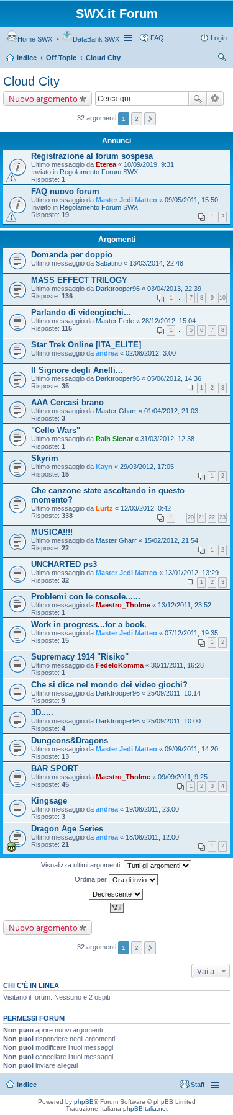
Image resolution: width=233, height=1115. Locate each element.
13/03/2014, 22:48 (156, 263)
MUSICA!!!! (52, 532)
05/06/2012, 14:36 (174, 378)
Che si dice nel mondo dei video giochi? (109, 684)
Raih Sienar (114, 438)
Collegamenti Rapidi (129, 37)
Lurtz (104, 508)
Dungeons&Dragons (69, 740)
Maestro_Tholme (123, 605)
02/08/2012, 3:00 (151, 353)
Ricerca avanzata (215, 98)
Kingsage (49, 800)
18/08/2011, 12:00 (152, 837)
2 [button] (137, 118)
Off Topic (61, 57)
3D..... (42, 712)
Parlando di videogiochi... (81, 312)
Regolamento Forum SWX (99, 172)
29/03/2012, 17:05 (147, 466)
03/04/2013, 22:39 (174, 288)
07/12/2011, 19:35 (191, 633)
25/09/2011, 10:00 (174, 721)
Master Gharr (116, 410)
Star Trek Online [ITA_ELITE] (86, 344)
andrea (107, 353)
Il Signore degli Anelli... (77, 370)
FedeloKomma (120, 665)
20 (191, 517)
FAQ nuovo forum (65, 191)
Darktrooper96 (118, 288)
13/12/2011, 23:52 (184, 605)
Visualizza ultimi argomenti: (82, 865)
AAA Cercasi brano (67, 402)
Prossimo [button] (150, 118)
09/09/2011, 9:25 (183, 777)
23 (222, 517)
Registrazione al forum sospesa (92, 156)
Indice (27, 57)
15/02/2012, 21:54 (171, 540)
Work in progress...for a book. (89, 624)
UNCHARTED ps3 (64, 564)
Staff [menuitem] (197, 1084)
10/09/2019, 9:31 (149, 164)
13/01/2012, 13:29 (192, 572)
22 (212, 517)
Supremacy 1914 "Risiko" (80, 656)
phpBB (84, 1101)
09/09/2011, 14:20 (191, 749)
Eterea (106, 164)
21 (201, 517)
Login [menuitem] (219, 38)
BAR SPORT (54, 768)
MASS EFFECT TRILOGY (79, 280)
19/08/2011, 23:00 (152, 809)
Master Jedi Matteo (126, 200)
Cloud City (103, 57)
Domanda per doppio (71, 254)
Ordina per (92, 879)
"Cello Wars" (55, 430)
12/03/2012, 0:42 (146, 508)
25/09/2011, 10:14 (174, 693)
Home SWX (34, 39)
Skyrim (44, 458)
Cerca (197, 98)
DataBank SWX (96, 39)
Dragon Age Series (67, 828)
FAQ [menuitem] (157, 38)
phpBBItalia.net (145, 1108)
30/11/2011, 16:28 (177, 665)
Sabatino (109, 263)
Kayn (104, 466)
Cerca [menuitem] (222, 59)
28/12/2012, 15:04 (169, 321)
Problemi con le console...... (85, 596)
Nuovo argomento (43, 98)
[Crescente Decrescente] (116, 894)
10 (222, 298)
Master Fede (115, 321)
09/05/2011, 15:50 (191, 200)
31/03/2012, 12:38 (167, 438)
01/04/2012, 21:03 (171, 410)
